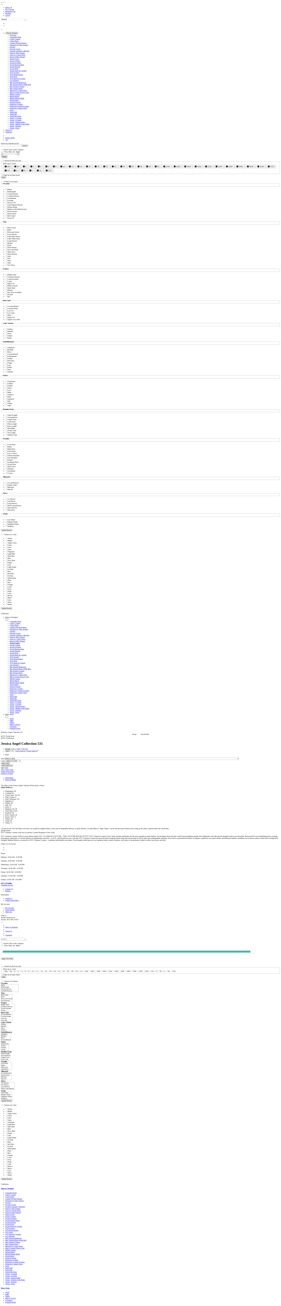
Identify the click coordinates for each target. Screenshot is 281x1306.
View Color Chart (7, 770)
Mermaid (10, 487)
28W (241, 166)
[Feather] (5, 1048)
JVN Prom (13, 661)
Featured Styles (15, 728)
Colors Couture (15, 623)
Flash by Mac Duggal (17, 637)
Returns (8, 891)
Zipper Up (11, 317)
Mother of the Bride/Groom (17, 209)
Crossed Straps (12, 308)
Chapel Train (11, 419)
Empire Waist (12, 485)
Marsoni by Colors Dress (18, 675)
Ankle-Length (12, 415)
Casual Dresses (12, 194)
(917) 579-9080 (6, 883)
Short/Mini (11, 428)
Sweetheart (11, 471)
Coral (9, 587)
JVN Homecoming (16, 659)
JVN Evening (14, 657)
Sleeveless (11, 510)
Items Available (10, 780)
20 (107, 166)
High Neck (11, 449)
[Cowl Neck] (6, 1063)
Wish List (8, 7)
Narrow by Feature (11, 182)
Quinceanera (11, 214)
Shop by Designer (11, 927)
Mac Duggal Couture (17, 671)
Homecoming (12, 207)
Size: (2, 759)
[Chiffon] (5, 1046)
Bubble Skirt (11, 275)
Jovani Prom (14, 653)
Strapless (10, 469)
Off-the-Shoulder (13, 456)
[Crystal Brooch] (6, 1040)
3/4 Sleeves (11, 501)
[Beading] (6, 1036)
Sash (9, 369)
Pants (9, 245)
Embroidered (11, 356)
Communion (11, 198)
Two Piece (11, 265)
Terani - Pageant (15, 710)
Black (10, 598)
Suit (8, 258)
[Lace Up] (7, 1018)
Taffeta (9, 403)
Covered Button (13, 306)
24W (220, 166)
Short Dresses (12, 254)
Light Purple (12, 567)
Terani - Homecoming (17, 706)
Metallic (10, 331)
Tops (9, 261)
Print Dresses (12, 247)
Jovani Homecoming (17, 649)
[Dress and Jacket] (7, 999)
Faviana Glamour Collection (19, 635)
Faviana (12, 631)
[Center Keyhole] (7, 1009)
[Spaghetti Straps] (6, 1097)
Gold (9, 593)
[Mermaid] (6, 1077)
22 (115, 166)
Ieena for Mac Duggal (17, 641)
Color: (3, 761)
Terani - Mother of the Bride (19, 708)
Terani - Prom (14, 712)
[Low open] (7, 1020)
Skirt (9, 256)
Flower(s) (10, 361)
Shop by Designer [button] (11, 617)
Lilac (9, 565)
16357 (12, 719)
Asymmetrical (12, 417)
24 (124, 166)
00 (18, 166)
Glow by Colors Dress (17, 639)
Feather (10, 358)
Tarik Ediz (13, 699)
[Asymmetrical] (5, 1056)
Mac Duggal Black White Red (20, 669)
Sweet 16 (10, 218)
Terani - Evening (15, 704)
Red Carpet (11, 216)
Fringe (9, 363)
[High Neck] (6, 1067)
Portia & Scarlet (15, 687)
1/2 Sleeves (11, 499)
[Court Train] (5, 1059)
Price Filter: (9, 152)
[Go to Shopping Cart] (2, 2)
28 (141, 166)
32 (158, 166)
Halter (9, 447)
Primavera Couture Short (18, 693)
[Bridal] (9, 985)
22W (209, 166)
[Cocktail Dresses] (9, 991)
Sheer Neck (11, 467)
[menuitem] (142, 8)
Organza (10, 395)
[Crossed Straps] (7, 1016)
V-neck (10, 473)
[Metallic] (3, 1026)
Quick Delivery (32, 751)
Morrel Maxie (14, 681)
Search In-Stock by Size (13, 161)
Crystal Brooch (12, 354)
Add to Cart (5, 763)
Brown (10, 596)
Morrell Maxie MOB (17, 683)
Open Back (11, 288)
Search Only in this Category (14, 150)
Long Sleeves (12, 503)
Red (9, 582)
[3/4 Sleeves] (7, 1085)
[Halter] (6, 1065)
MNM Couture (15, 679)
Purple (10, 563)
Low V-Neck (12, 453)
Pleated (10, 290)
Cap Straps (11, 520)
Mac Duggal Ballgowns (18, 667)
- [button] (6, 716)
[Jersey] (5, 1050)
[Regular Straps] (6, 1095)
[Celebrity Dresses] (7, 1007)
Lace (9, 365)
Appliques (11, 347)
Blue (9, 558)
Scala (11, 695)
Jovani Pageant (15, 651)
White (10, 604)
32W (262, 166)
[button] (11, 33)
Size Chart (4, 768)
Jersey (9, 388)
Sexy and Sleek (12, 250)
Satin (9, 397)
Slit (8, 297)
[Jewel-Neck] (6, 1069)
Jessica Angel (14, 643)
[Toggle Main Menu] (2, 29)
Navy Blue (11, 560)
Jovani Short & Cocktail (18, 655)
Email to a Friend (7, 774)
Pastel (9, 338)
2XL (50, 171)
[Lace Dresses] (7, 1001)
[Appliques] (6, 1034)
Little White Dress (13, 239)
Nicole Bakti (14, 685)
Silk (8, 401)
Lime (9, 547)
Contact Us (9, 889)
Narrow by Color (10, 534)
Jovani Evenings (15, 647)
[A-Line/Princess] (6, 1073)
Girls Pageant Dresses (15, 205)
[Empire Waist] (6, 1075)
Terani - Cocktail (15, 703)
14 (81, 166)
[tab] (142, 665)
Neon (9, 333)
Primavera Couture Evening (19, 691)
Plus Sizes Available (14, 292)
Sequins (10, 372)
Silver (10, 602)
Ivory (9, 589)
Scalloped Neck (12, 462)
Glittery (10, 329)
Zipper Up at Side (13, 319)
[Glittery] (3, 1024)
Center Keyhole (12, 279)
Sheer (9, 315)
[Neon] (3, 1028)
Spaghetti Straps (13, 524)
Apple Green (12, 543)
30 (150, 166)
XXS (272, 166)
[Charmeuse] (5, 1044)
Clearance (13, 726)
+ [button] (6, 619)
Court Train (11, 422)
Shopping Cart (10, 11)
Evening (10, 200)
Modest (10, 243)
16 (89, 166)
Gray (9, 600)
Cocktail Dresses (13, 196)
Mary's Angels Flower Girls (19, 677)
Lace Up (10, 311)
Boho (9, 230)
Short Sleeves (12, 508)
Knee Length (12, 426)
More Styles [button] (9, 714)
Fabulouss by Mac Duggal (19, 629)
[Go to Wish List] (4, 2)
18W (189, 166)
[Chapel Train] (5, 1057)
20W (199, 166)
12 (72, 166)
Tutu (9, 263)
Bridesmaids (11, 192)
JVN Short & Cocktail (17, 663)
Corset (9, 281)
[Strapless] (6, 1098)
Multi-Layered (12, 286)
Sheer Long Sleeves (14, 506)
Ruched (10, 294)
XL (40, 171)
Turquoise (11, 552)
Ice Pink (10, 569)
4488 (11, 721)
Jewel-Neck (11, 451)
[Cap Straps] (6, 1093)
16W (178, 166)
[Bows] (6, 1038)
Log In (7, 15)
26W (230, 166)
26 (132, 166)
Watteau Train (12, 435)
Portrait (10, 460)
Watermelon (12, 578)
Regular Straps (12, 522)
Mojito (10, 541)
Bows (9, 352)
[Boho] (7, 997)
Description (9, 778)
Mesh (9, 392)
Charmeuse (11, 381)
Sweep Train (11, 430)
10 (64, 166)
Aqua (9, 549)
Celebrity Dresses (13, 277)
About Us (8, 898)
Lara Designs (14, 665)
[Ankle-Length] (5, 1054)
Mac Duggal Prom (16, 673)
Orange (10, 585)
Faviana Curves (15, 633)
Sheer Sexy (11, 252)
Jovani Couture (15, 645)
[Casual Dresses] (9, 989)
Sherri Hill (13, 697)
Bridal (9, 189)
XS (8, 171)
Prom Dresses (12, 211)
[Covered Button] (7, 1015)
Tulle (9, 405)
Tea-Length (11, 433)
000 (8, 166)
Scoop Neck (11, 464)
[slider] (252, 951)
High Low (11, 283)
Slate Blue (11, 556)
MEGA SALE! (15, 724)
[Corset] (7, 1010)
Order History (10, 910)
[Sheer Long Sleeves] (7, 1089)
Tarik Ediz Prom (15, 701)
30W (251, 166)
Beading (10, 350)
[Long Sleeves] (7, 1087)
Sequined (10, 399)
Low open (11, 313)
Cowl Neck (11, 445)
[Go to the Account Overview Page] (2, 4)
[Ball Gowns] (7, 995)
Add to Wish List (7, 765)
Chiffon (10, 384)
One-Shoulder (12, 458)
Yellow (10, 538)
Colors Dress (14, 625)
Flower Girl (11, 203)
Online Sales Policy (7, 772)
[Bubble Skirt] (7, 1005)
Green (10, 545)
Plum (9, 580)
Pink (9, 571)
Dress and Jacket (13, 232)
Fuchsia (10, 576)
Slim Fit (10, 489)
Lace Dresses (12, 234)
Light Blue (11, 554)
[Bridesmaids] (9, 987)
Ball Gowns (11, 228)
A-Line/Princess (13, 483)
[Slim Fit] (6, 1079)
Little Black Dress (13, 236)
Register (8, 13)
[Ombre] (3, 1030)
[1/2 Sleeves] (7, 1083)
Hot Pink (11, 574)
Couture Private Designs (18, 627)
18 (98, 166)
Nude (9, 591)
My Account (9, 9)
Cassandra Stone (15, 621)
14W (168, 166)
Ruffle (9, 367)
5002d (12, 723)
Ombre (9, 336)
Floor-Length (12, 424)
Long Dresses (12, 241)
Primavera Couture (16, 689)
